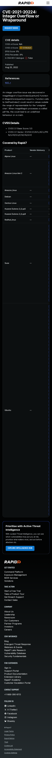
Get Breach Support (14, 597)
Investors (8, 626)
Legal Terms (9, 731)
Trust (6, 742)
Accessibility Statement (13, 749)
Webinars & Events (13, 647)
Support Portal (11, 671)
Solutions (8, 581)
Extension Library (12, 677)
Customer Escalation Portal (17, 683)
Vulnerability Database (15, 653)
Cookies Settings (10, 753)
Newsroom (9, 617)
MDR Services (11, 578)
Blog (6, 641)
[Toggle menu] (47, 3)
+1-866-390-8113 (12, 694)
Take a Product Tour (14, 594)
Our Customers (11, 620)
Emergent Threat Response (17, 644)
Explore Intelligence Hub (20, 548)
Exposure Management (15, 575)
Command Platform (13, 572)
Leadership (9, 614)
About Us (9, 611)
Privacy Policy (9, 735)
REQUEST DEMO (11, 28)
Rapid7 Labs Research (15, 650)
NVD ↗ (8, 83)
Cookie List (8, 746)
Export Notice (9, 738)
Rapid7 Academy (12, 680)
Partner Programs (13, 623)
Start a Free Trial (12, 591)
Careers (8, 629)
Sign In (7, 668)
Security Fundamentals (15, 656)
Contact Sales (11, 600)
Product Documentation (15, 674)
